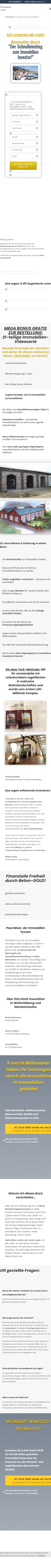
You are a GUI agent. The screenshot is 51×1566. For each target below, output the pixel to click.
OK (40, 1556)
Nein (43, 1556)
